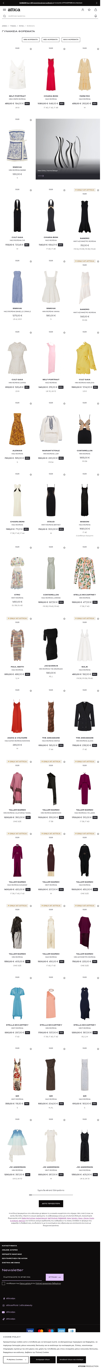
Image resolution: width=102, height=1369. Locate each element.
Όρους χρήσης (25, 1283)
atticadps (10, 1298)
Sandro (74, 1218)
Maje (69, 1218)
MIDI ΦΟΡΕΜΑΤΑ (50, 39)
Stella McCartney (28, 1218)
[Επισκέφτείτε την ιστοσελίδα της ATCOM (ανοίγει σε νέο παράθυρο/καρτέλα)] (88, 1366)
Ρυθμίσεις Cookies (15, 1359)
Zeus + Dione (83, 1218)
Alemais (22, 1221)
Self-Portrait (52, 1218)
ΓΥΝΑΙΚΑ (13, 26)
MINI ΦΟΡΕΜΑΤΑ (31, 39)
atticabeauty (25, 1305)
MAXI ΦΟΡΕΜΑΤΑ (70, 39)
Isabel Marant (41, 1218)
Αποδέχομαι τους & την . (33, 1283)
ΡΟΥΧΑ (21, 26)
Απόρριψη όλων (43, 1359)
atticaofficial (12, 1305)
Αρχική (4, 26)
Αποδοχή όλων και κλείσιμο (71, 1359)
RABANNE (62, 1218)
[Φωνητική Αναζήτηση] (95, 16)
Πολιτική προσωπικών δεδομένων (48, 1283)
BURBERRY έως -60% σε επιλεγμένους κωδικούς (36, 3)
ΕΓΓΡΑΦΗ (53, 1277)
